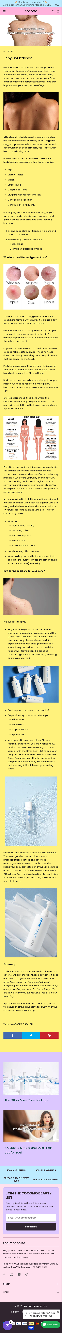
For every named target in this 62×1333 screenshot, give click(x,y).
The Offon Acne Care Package (27, 1100)
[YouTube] (19, 1274)
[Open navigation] (4, 11)
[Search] (53, 11)
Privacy (15, 1312)
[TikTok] (26, 1274)
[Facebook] (4, 1274)
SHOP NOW (53, 4)
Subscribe (31, 1226)
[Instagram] (11, 1274)
